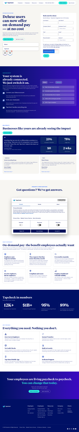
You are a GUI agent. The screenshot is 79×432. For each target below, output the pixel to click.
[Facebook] (68, 429)
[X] (72, 429)
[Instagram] (70, 429)
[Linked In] (74, 429)
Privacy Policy (58, 44)
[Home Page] (10, 3)
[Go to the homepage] (7, 406)
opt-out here (57, 47)
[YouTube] (76, 429)
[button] (20, 3)
